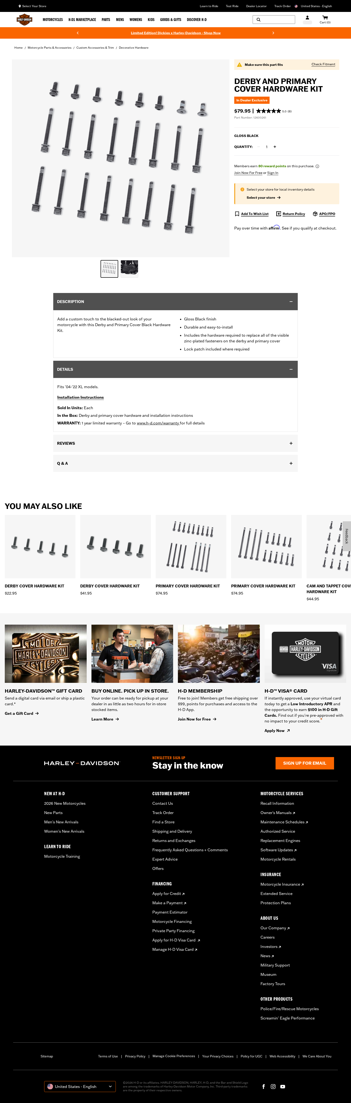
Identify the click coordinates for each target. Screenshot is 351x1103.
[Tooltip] (317, 166)
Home (18, 47)
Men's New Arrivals (61, 822)
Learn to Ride (209, 6)
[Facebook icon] (263, 1086)
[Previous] (77, 33)
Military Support (275, 965)
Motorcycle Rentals (278, 859)
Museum (269, 974)
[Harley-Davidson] (95, 763)
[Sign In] (307, 19)
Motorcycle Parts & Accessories (49, 47)
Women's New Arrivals (64, 831)
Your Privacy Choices (218, 1056)
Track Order (282, 6)
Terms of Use (108, 1056)
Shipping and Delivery (172, 831)
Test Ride (232, 6)
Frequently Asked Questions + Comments (190, 849)
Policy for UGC (251, 1056)
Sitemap (47, 1056)
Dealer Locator (256, 6)
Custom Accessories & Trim (95, 47)
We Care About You (317, 1056)
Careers (268, 937)
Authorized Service (278, 831)
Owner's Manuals (276, 812)
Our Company (273, 927)
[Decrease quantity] (258, 146)
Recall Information (277, 803)
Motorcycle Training (62, 856)
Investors (269, 946)
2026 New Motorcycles (64, 803)
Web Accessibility (282, 1056)
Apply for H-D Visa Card (174, 940)
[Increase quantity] (274, 146)
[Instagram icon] (273, 1086)
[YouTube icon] (283, 1086)
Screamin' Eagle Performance (288, 1018)
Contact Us (162, 803)
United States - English (316, 6)
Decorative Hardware (134, 47)
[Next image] (220, 158)
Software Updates (277, 849)
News (265, 955)
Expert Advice (165, 859)
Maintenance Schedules (282, 822)
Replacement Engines (280, 840)
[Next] (273, 33)
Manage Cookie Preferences (174, 1056)
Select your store (261, 197)
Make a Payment (167, 902)
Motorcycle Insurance (280, 884)
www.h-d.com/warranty (158, 423)
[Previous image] (21, 158)
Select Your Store (34, 6)
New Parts (53, 812)
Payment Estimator (169, 912)
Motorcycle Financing (172, 921)
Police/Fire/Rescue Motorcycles (290, 1008)
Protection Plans (276, 902)
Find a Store (163, 822)
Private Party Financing (173, 930)
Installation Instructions (80, 397)
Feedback (347, 536)
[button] (274, 111)
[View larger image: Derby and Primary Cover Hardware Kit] (120, 157)
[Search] (274, 19)
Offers (158, 868)
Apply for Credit (166, 893)
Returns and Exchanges (173, 840)
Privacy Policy (135, 1056)
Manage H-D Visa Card (173, 949)
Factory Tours (273, 983)
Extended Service (276, 893)
